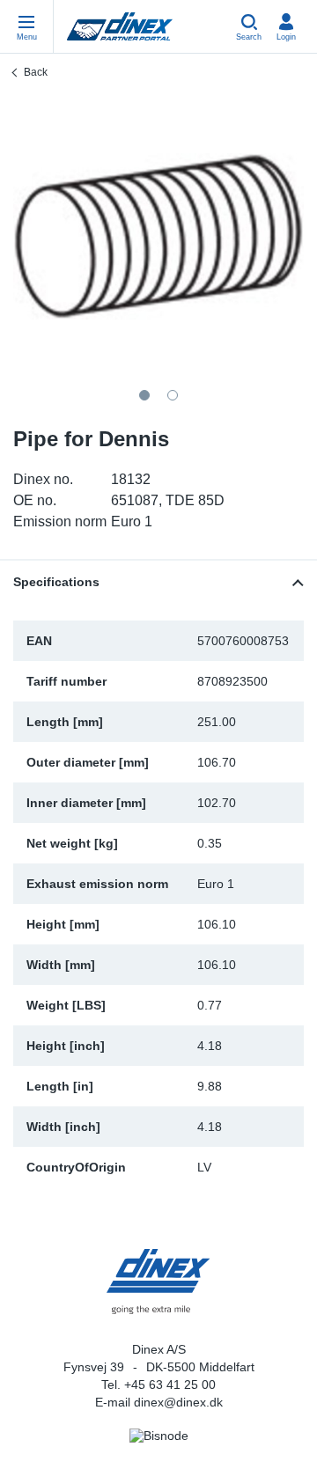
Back (36, 72)
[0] (158, 236)
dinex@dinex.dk (178, 1402)
